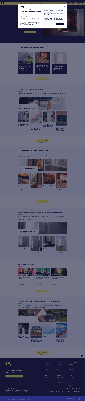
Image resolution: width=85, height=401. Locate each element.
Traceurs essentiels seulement (59, 6)
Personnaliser (52, 23)
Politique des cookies (32, 24)
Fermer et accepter (60, 23)
